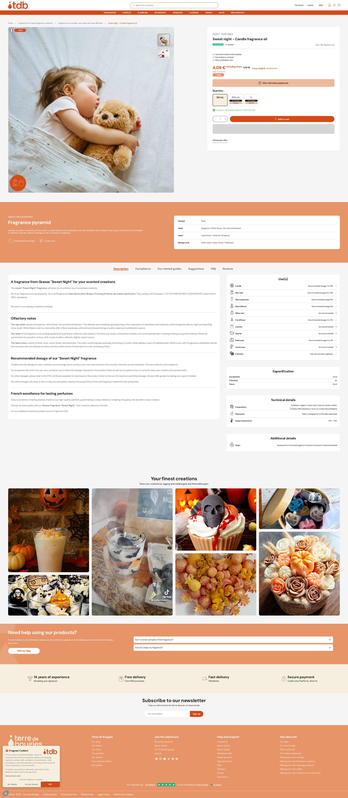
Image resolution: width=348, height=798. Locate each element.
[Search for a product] (133, 5)
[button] (109, 12)
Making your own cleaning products (297, 765)
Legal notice (103, 794)
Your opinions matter (101, 761)
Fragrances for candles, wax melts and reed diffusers (80, 23)
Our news (96, 749)
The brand (299, 5)
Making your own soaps (291, 769)
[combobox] (174, 5)
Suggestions (196, 268)
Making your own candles (292, 757)
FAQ (213, 268)
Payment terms (224, 761)
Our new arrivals (287, 745)
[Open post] (48, 530)
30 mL (220, 97)
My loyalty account (163, 741)
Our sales (284, 741)
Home (10, 23)
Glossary (221, 769)
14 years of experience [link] (52, 677)
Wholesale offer (220, 140)
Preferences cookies (123, 794)
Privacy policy (50, 794)
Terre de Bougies (31, 794)
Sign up (196, 713)
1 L (253, 101)
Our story (96, 741)
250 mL (237, 101)
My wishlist (97, 765)
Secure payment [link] (301, 677)
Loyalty (310, 5)
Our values (97, 745)
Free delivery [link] (135, 677)
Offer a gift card (287, 749)
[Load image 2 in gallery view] (164, 53)
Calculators (222, 776)
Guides (220, 773)
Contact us (222, 741)
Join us (157, 753)
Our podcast (98, 753)
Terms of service (69, 794)
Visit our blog (24, 650)
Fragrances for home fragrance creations (35, 23)
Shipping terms (224, 757)
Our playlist (97, 757)
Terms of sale (87, 794)
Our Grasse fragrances (291, 753)
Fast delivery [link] (219, 677)
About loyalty (160, 745)
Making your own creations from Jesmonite (300, 773)
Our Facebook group (164, 749)
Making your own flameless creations (297, 761)
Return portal (223, 745)
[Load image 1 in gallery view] (164, 40)
